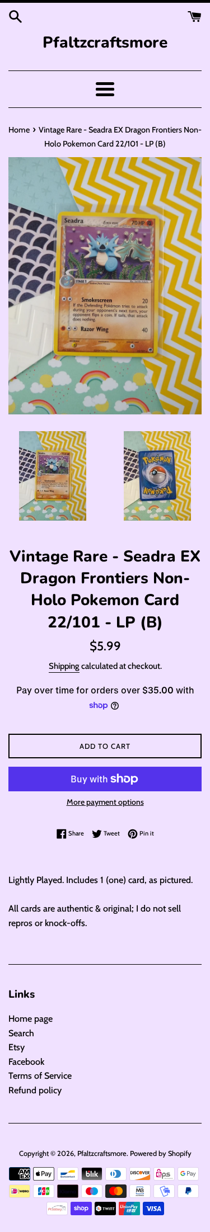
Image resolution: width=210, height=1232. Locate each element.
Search (21, 1033)
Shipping (64, 666)
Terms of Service (40, 1075)
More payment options (105, 802)
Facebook (26, 1061)
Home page (30, 1018)
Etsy (16, 1047)
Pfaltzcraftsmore (105, 42)
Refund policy (35, 1090)
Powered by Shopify (161, 1153)
